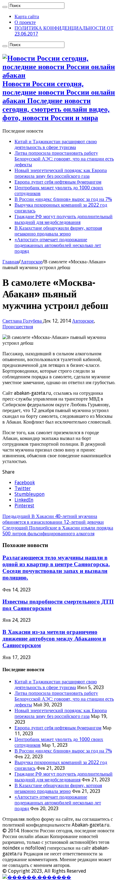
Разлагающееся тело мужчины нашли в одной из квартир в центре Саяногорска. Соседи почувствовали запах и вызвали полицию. (56, 567)
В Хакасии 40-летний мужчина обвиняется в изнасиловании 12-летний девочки (53, 519)
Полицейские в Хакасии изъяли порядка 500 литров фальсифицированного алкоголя (57, 530)
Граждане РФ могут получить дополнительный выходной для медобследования (64, 219)
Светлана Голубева (22, 321)
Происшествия (17, 327)
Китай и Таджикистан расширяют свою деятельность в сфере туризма (56, 144)
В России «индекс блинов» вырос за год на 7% (63, 199)
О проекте (25, 22)
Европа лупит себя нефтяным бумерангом (58, 182)
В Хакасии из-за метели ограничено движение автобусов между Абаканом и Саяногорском (54, 638)
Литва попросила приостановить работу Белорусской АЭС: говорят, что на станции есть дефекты (64, 158)
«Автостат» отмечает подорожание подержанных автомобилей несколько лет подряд (58, 245)
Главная (10, 262)
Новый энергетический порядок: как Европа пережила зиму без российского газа (61, 173)
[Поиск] (4, 7)
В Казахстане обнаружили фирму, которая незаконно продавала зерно (58, 231)
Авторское (31, 262)
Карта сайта (27, 16)
